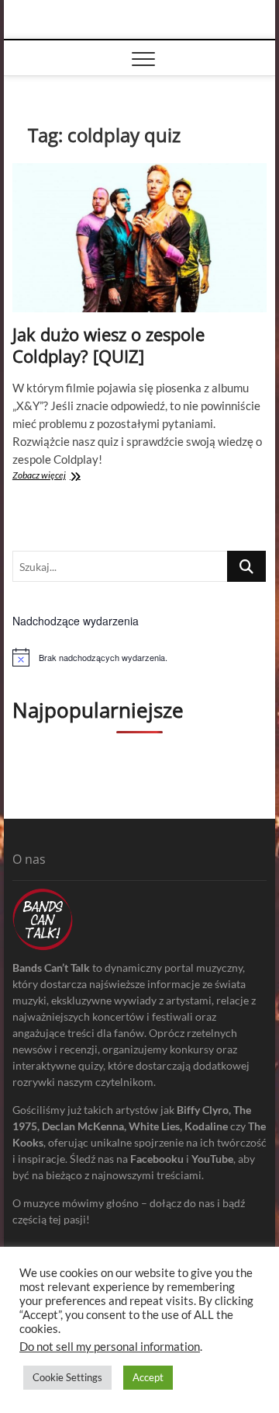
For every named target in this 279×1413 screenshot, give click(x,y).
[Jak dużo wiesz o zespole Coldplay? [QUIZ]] (139, 237)
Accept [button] (148, 1377)
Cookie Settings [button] (67, 1377)
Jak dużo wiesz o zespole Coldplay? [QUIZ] (108, 344)
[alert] (139, 657)
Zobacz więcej (57, 476)
